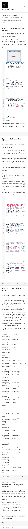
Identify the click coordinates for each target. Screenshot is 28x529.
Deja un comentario (21, 133)
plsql (3, 477)
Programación (13, 133)
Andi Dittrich (20, 194)
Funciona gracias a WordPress (7, 527)
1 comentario (8, 477)
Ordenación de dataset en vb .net (13, 29)
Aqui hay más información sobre (14, 515)
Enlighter (16, 126)
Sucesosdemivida (8, 9)
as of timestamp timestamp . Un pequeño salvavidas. (12, 485)
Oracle (12, 476)
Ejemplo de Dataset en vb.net (11, 140)
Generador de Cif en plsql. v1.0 (13, 289)
